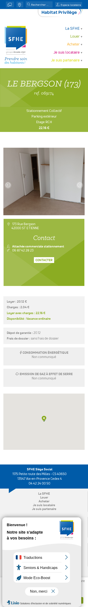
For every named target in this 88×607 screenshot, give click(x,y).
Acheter (44, 501)
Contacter (44, 260)
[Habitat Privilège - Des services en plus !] (62, 12)
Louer (44, 497)
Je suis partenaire (44, 509)
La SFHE (44, 493)
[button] (28, 4)
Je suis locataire (44, 505)
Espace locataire (71, 5)
